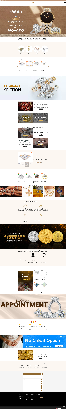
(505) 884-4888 (30, 0)
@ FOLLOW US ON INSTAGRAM (33, 185)
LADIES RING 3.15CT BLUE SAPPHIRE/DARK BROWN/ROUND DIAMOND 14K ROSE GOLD (36, 181)
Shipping (34, 157)
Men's (29, 53)
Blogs (26, 399)
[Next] (48, 66)
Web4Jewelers (39, 407)
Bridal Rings (44, 53)
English (57, 408)
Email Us (19, 397)
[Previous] (17, 66)
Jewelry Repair (25, 208)
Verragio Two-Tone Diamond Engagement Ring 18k (40, 155)
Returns (31, 398)
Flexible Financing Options (40, 208)
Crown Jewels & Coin (30, 407)
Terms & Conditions (32, 400)
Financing (31, 397)
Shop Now (41, 135)
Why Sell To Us (27, 398)
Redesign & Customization (25, 221)
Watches (21, 53)
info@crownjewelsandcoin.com (34, 0)
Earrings (37, 53)
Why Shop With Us (27, 397)
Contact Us (27, 396)
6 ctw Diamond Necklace (43, 279)
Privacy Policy (32, 399)
